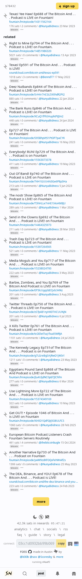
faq (19, 534)
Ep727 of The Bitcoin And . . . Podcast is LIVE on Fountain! (42, 132)
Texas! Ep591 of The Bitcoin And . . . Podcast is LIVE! (42, 66)
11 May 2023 (67, 251)
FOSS (23, 552)
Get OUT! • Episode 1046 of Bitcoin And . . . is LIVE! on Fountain (41, 414)
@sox (33, 557)
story (47, 534)
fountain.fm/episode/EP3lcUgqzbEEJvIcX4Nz (36, 290)
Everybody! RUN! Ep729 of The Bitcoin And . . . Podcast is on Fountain (42, 153)
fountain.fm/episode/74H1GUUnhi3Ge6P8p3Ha (38, 181)
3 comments (30, 77)
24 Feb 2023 (66, 486)
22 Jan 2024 (66, 98)
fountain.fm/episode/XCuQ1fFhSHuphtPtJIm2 (36, 116)
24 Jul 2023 (67, 338)
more (41, 501)
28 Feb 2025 (68, 425)
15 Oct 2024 (68, 442)
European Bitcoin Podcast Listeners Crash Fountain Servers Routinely (40, 436)
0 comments (30, 55)
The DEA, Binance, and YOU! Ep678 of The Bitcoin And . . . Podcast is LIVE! (40, 475)
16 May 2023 (67, 142)
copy (61, 543)
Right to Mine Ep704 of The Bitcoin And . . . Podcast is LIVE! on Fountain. (41, 45)
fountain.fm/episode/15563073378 (30, 159)
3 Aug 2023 (66, 294)
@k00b (24, 557)
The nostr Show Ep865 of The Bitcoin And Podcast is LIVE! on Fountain (40, 197)
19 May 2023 (67, 164)
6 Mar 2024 (66, 381)
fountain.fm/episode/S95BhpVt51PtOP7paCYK (37, 138)
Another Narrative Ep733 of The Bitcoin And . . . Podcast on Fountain (42, 454)
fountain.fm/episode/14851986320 (30, 51)
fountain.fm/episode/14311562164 (30, 21)
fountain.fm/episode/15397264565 (30, 246)
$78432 (10, 6)
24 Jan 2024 (66, 120)
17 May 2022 (62, 77)
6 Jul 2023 (65, 316)
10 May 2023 (67, 403)
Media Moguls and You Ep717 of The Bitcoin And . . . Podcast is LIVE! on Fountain (42, 262)
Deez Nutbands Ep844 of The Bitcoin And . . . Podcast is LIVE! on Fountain (43, 88)
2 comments (29, 26)
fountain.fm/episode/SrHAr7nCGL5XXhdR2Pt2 (37, 94)
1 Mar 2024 (66, 207)
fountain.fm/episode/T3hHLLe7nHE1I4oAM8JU (37, 203)
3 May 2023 (66, 272)
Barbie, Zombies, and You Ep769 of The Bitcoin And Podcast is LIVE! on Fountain (39, 284)
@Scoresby (45, 557)
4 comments (29, 442)
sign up (69, 6)
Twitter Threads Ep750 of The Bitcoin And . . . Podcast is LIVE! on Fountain (42, 306)
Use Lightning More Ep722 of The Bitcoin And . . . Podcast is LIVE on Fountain (40, 393)
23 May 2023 (69, 359)
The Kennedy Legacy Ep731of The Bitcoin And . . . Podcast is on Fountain (40, 349)
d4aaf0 (46, 561)
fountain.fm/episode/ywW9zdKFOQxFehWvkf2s (37, 460)
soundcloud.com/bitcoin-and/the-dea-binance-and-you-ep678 (44, 481)
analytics (20, 529)
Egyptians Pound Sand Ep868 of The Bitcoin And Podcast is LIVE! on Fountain (42, 371)
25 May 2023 (69, 464)
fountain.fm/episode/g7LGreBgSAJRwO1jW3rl (36, 355)
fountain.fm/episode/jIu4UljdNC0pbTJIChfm (35, 377)
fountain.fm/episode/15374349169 (30, 399)
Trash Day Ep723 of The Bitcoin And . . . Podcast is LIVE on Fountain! (38, 240)
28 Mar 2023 (67, 229)
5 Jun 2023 (65, 185)
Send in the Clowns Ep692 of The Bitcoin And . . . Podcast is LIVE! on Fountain (39, 219)
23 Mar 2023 (67, 26)
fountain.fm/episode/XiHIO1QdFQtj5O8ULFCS (36, 420)
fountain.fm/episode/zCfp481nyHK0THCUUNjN (37, 312)
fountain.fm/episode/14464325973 (30, 225)
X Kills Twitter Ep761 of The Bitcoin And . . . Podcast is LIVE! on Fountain (41, 327)
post (41, 573)
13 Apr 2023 (68, 55)
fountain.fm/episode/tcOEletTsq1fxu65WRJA (35, 333)
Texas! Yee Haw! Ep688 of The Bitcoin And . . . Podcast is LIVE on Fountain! (42, 15)
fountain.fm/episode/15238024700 (30, 268)
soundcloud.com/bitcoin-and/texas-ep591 (34, 72)
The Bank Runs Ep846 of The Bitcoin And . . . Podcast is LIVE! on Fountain (42, 110)
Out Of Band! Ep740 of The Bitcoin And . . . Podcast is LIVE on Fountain (41, 175)
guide (32, 534)
